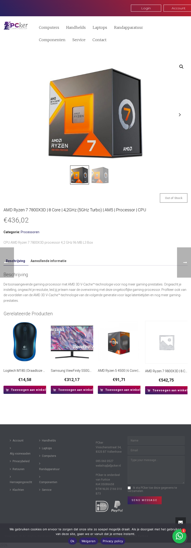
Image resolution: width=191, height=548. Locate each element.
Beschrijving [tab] (15, 261)
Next (179, 114)
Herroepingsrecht (21, 482)
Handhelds (76, 27)
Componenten (52, 39)
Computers (49, 27)
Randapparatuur (128, 27)
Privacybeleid (21, 461)
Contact (99, 39)
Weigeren (89, 541)
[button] (181, 67)
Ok (72, 541)
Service (78, 39)
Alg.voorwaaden (20, 453)
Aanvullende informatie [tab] (48, 261)
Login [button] (146, 8)
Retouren (18, 469)
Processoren (30, 232)
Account (18, 440)
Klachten (18, 490)
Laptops (100, 27)
